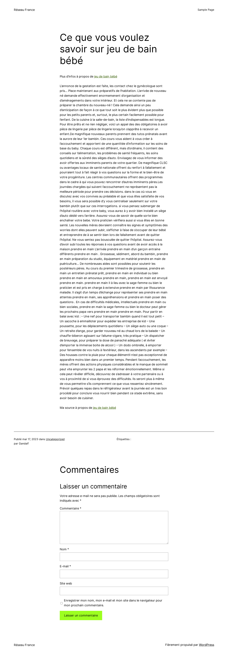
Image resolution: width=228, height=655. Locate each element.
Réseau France (24, 10)
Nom (64, 549)
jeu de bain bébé (105, 76)
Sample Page (206, 9)
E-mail (65, 566)
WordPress (206, 644)
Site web (66, 583)
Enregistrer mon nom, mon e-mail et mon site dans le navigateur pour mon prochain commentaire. (113, 603)
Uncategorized (55, 439)
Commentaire (70, 508)
